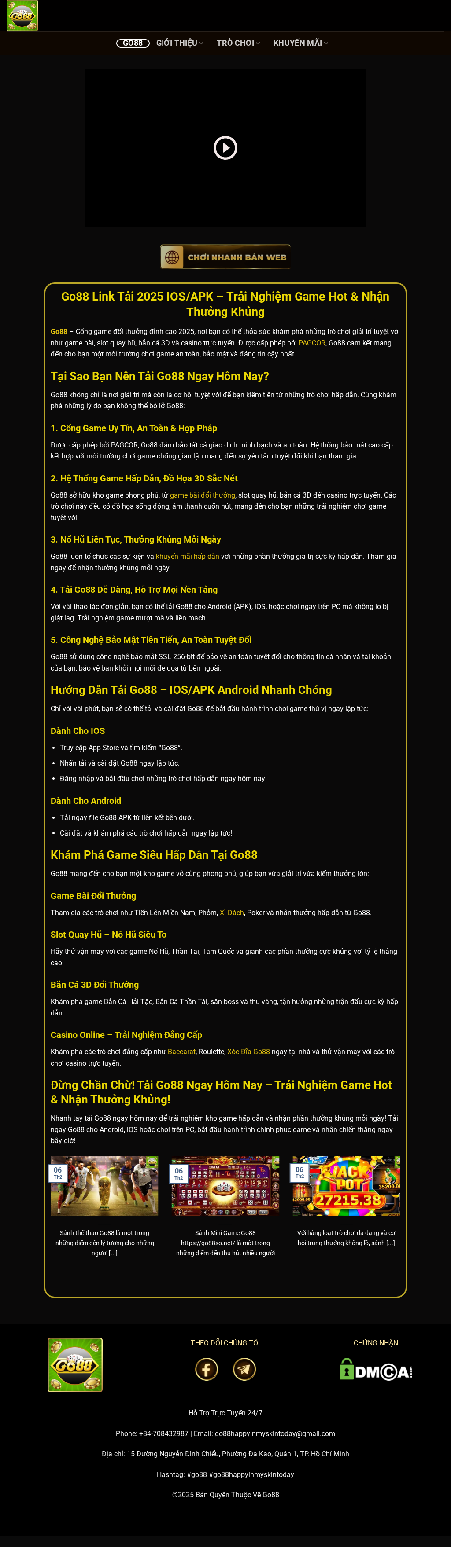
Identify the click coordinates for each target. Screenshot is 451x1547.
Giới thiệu (177, 43)
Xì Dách (232, 913)
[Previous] (48, 1222)
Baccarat (182, 1052)
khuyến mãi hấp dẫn (187, 556)
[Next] (402, 1222)
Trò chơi (235, 43)
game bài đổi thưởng (202, 495)
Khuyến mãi (298, 43)
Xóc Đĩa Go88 (248, 1052)
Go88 (133, 43)
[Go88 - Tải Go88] (51, 15)
